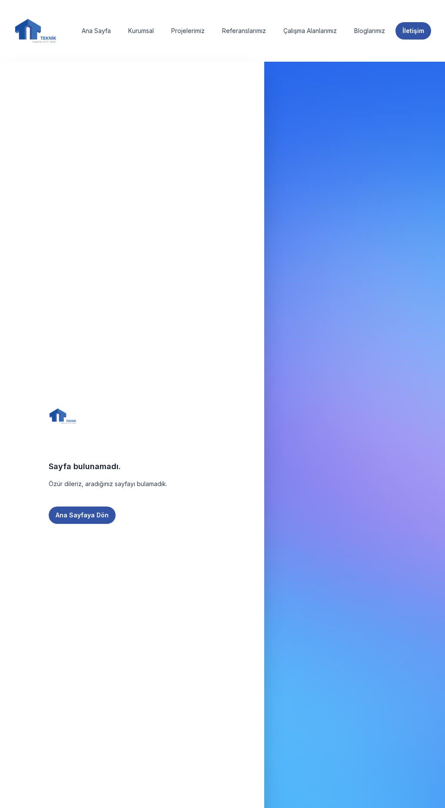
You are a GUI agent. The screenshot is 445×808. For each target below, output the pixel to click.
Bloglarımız (369, 30)
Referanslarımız (244, 30)
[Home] (35, 30)
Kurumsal (141, 30)
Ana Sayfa (96, 30)
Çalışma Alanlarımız (310, 30)
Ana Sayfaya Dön (82, 515)
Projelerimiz (188, 30)
